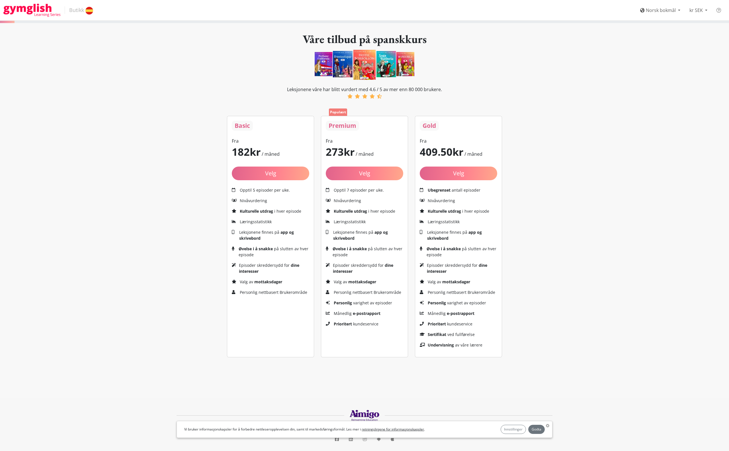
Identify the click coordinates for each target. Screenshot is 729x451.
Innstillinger (513, 429)
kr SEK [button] (696, 10)
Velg (364, 173)
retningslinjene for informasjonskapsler (393, 429)
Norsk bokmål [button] (661, 10)
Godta (536, 429)
